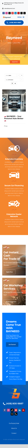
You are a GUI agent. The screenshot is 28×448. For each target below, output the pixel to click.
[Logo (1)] (14, 389)
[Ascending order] (21, 75)
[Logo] (6, 16)
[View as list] (15, 83)
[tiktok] (9, 13)
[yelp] (18, 13)
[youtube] (12, 13)
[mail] (21, 13)
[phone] (24, 13)
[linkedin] (15, 13)
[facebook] (3, 13)
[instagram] (6, 13)
